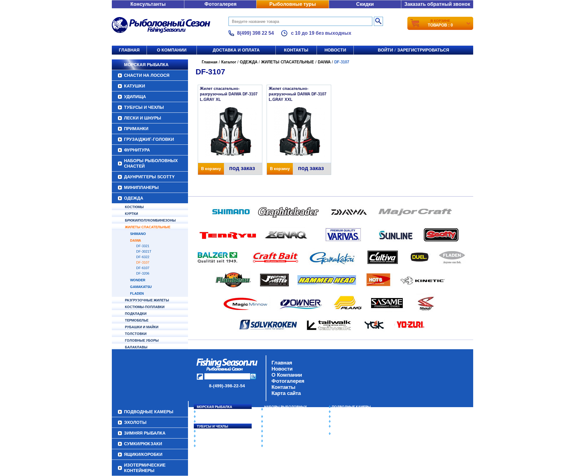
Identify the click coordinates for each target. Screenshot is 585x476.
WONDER (137, 280)
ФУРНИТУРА (137, 149)
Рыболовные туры (292, 4)
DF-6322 (142, 257)
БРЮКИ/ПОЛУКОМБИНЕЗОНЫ (150, 220)
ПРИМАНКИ (136, 128)
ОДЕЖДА (133, 198)
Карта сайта (286, 393)
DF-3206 (142, 273)
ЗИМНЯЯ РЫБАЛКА (348, 416)
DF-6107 (142, 268)
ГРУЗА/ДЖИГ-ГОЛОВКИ (149, 139)
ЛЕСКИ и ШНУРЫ (142, 117)
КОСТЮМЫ (134, 207)
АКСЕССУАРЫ (276, 441)
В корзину (211, 168)
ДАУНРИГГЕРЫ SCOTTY (149, 176)
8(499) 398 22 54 (255, 33)
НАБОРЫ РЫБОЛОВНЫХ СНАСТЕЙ (151, 163)
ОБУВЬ (270, 431)
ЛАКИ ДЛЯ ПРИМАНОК (283, 446)
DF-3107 (142, 262)
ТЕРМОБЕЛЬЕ (136, 320)
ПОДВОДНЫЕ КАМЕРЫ (351, 407)
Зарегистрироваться (423, 50)
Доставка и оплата (236, 50)
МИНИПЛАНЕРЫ (141, 187)
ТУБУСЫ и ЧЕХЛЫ (144, 107)
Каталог (228, 62)
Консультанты (148, 4)
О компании (171, 50)
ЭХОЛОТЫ (341, 412)
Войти (385, 50)
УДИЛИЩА (135, 96)
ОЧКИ (269, 436)
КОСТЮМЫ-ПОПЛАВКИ (145, 307)
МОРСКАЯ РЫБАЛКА (146, 64)
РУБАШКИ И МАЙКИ (141, 327)
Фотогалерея (220, 4)
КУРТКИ (131, 213)
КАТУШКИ (134, 85)
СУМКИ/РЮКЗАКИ (346, 421)
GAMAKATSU (141, 287)
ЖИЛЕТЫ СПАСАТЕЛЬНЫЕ (147, 227)
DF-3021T (143, 251)
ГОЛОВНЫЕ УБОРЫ (142, 340)
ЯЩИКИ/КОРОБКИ (347, 426)
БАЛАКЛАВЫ (136, 347)
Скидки (365, 4)
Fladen (137, 293)
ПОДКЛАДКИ (136, 313)
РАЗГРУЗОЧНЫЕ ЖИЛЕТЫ (147, 300)
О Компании (286, 375)
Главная (129, 50)
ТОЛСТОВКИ (136, 334)
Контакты (296, 50)
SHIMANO (138, 234)
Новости (335, 50)
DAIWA (135, 240)
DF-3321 (142, 246)
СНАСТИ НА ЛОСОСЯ (146, 75)
